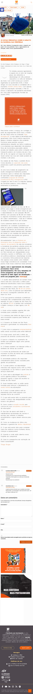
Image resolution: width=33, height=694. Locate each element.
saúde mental (5, 387)
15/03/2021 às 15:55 (10, 487)
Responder (29, 470)
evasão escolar (19, 404)
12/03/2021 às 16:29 (10, 472)
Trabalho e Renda (6, 10)
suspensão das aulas (21, 163)
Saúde (22, 7)
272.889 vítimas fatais (15, 86)
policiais (26, 374)
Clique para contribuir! (12, 126)
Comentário (4, 504)
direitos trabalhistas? (24, 424)
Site (2, 529)
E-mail (3, 524)
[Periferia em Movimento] (16, 2)
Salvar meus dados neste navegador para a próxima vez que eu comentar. (16, 538)
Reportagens (13, 7)
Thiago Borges (5, 444)
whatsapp (22, 276)
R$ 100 (11, 303)
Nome (2, 518)
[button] (2, 56)
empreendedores (25, 329)
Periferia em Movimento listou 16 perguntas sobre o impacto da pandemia (14, 242)
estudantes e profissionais (21, 406)
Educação (4, 7)
